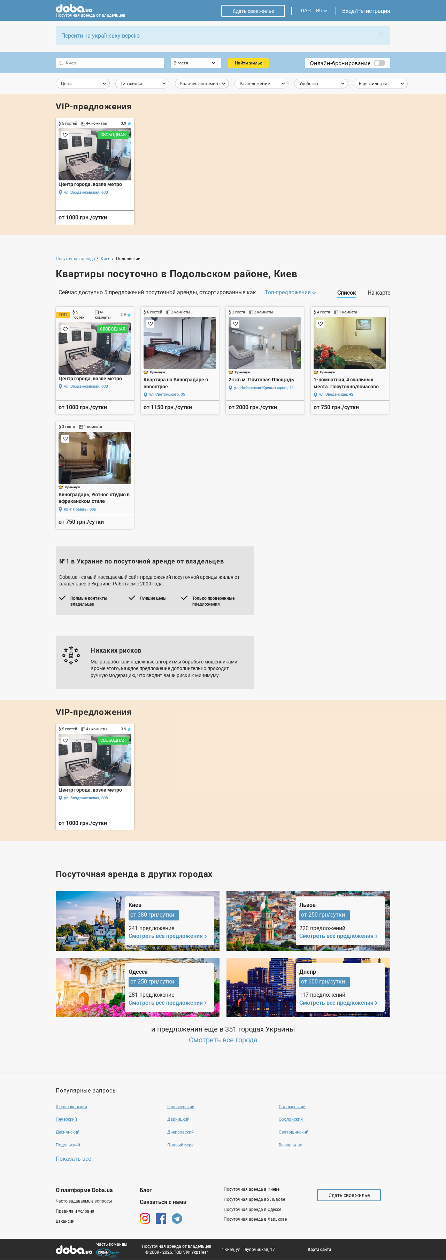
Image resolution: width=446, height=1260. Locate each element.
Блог (146, 1190)
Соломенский (292, 1106)
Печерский (66, 1119)
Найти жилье (248, 63)
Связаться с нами (163, 1202)
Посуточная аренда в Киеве (251, 1189)
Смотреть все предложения (166, 936)
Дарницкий (178, 1119)
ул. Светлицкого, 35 (167, 394)
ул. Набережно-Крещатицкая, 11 (264, 388)
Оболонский (291, 1119)
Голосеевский (180, 1106)
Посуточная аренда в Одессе (252, 1209)
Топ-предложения (288, 292)
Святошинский (293, 1132)
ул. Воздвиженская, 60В (86, 192)
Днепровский (180, 1132)
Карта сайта (319, 1249)
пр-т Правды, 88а (80, 509)
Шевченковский (71, 1106)
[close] (381, 34)
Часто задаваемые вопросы (84, 1201)
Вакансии (65, 1221)
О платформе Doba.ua (84, 1190)
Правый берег (181, 1145)
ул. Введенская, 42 (336, 394)
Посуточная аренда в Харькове (255, 1219)
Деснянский (67, 1132)
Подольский (68, 1145)
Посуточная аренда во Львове (254, 1199)
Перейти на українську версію (100, 35)
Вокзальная (290, 1145)
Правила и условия (75, 1211)
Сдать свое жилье (253, 11)
